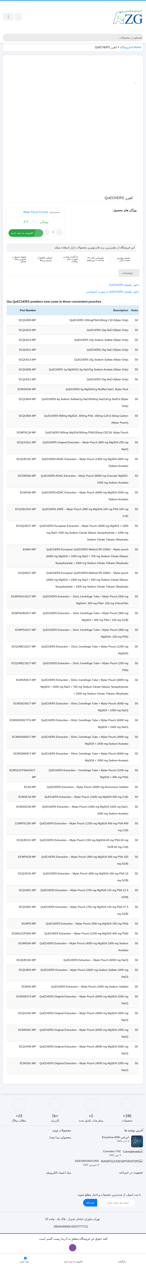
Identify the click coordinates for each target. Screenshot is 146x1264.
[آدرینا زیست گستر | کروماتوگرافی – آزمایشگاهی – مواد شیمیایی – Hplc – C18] (128, 17)
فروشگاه (125, 47)
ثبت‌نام (90, 1202)
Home (137, 47)
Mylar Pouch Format (35, 211)
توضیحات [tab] (127, 272)
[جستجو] (6, 37)
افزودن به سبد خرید (22, 232)
